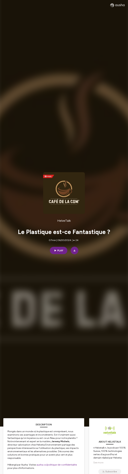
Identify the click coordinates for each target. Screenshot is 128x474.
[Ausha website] (117, 5)
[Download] (74, 250)
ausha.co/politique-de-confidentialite (56, 464)
